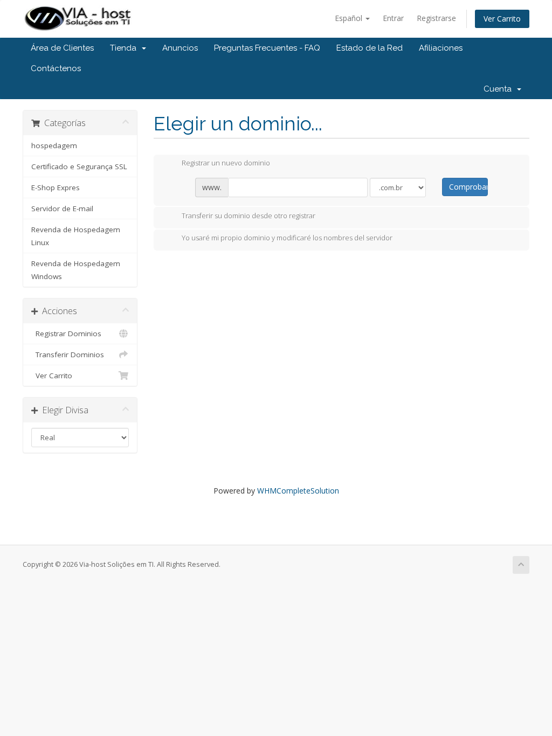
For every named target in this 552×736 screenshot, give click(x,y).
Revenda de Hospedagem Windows (75, 270)
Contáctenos (56, 68)
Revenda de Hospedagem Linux (75, 236)
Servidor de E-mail (62, 208)
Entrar (393, 18)
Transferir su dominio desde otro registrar (248, 215)
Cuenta (500, 89)
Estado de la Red (369, 48)
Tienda (125, 48)
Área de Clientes (62, 48)
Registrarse (436, 18)
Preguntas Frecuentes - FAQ (267, 48)
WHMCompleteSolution (298, 490)
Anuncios (180, 48)
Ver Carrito (502, 18)
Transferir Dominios (67, 354)
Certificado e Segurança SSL (79, 166)
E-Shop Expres (55, 187)
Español (349, 18)
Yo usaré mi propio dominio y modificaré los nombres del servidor (287, 238)
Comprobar (468, 187)
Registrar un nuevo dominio (226, 163)
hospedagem (54, 145)
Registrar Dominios (66, 333)
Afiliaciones (441, 48)
